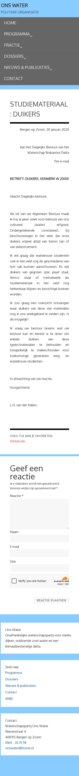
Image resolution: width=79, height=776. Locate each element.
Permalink (17, 441)
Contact (11, 692)
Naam (14, 532)
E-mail (14, 547)
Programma (13, 673)
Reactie (16, 496)
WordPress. (63, 771)
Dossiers (11, 679)
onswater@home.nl (19, 748)
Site (13, 561)
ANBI (9, 699)
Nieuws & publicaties (20, 686)
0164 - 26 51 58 (15, 743)
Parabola (46, 771)
